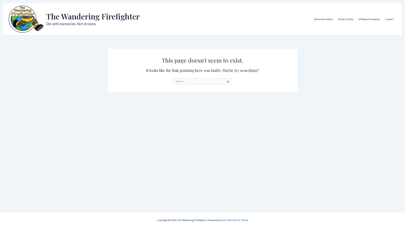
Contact (389, 19)
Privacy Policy (346, 19)
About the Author (323, 19)
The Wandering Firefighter (93, 16)
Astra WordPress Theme (234, 220)
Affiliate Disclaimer (369, 19)
